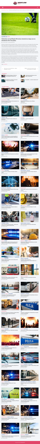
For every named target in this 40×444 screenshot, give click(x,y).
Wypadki (22, 152)
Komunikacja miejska (5, 205)
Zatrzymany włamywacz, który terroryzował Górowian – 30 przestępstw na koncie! (28, 419)
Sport (9, 36)
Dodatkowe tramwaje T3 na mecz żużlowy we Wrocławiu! (12, 80)
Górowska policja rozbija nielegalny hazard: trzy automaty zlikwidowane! (29, 401)
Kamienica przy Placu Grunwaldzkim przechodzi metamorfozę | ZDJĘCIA (29, 242)
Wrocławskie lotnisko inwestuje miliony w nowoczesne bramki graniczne (28, 436)
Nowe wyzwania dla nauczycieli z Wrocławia (28, 224)
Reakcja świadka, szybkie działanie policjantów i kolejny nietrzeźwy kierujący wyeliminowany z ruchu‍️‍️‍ (9, 243)
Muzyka (2, 152)
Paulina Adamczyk (12, 42)
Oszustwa (28, 170)
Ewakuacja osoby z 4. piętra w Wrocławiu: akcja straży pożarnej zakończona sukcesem (9, 278)
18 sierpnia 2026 (24, 314)
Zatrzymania (6, 170)
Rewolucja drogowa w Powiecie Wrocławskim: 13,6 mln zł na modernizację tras (11, 76)
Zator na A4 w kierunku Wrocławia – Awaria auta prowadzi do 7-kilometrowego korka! (9, 225)
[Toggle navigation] (2, 7)
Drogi (22, 205)
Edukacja (28, 223)
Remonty (10, 205)
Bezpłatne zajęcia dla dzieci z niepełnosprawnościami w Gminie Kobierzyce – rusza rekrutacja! (29, 260)
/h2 (21, 311)
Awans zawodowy (24, 223)
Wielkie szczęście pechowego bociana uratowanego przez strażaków (30, 69)
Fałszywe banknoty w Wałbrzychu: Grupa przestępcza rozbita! (8, 383)
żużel (6, 117)
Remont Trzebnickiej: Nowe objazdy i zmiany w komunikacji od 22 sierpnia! (9, 207)
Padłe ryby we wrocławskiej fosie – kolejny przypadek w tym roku (10, 69)
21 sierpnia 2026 (4, 103)
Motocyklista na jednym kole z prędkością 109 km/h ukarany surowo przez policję (10, 401)
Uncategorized (3, 311)
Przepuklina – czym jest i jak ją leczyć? (31, 79)
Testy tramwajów (29, 381)
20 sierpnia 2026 (4, 138)
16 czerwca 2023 (5, 42)
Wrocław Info (23, 442)
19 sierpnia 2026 (4, 226)
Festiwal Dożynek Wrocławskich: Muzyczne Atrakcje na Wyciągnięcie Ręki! (8, 348)
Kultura (2, 346)
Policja (2, 170)
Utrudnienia (3, 223)
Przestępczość (26, 346)
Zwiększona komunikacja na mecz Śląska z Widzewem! (31, 76)
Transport (3, 117)
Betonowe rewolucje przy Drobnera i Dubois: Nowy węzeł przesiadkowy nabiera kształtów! (10, 313)
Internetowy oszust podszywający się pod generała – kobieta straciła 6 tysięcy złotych (10, 436)
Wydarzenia (6, 152)
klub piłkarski (5, 64)
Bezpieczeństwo (23, 170)
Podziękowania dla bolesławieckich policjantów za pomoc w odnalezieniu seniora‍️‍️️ (10, 366)
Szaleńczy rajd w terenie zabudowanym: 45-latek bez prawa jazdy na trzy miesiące (29, 154)
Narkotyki (3, 293)
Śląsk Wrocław (4, 36)
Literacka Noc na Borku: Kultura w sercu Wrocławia (29, 330)
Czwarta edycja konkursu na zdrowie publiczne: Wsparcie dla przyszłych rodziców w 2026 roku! (9, 137)
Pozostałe (22, 117)
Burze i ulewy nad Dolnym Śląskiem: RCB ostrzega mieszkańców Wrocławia (9, 190)
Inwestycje (25, 205)
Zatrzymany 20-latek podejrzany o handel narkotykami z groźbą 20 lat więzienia (8, 295)
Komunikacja (23, 293)
